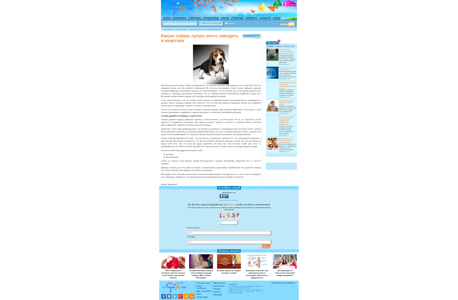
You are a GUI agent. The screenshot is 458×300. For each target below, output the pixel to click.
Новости (276, 18)
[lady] (178, 288)
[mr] (186, 295)
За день (270, 46)
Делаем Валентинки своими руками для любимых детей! (285, 140)
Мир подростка (194, 18)
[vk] (169, 295)
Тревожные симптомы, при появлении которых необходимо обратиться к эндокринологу (256, 274)
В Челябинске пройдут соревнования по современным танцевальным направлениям (286, 120)
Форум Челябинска (210, 18)
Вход (288, 3)
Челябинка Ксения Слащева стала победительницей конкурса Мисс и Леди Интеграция (201, 274)
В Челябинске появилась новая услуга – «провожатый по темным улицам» (287, 85)
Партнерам (218, 294)
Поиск (229, 23)
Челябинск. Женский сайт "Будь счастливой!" (178, 9)
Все (292, 46)
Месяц (286, 46)
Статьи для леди (179, 18)
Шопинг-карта (265, 18)
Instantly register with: (229, 192)
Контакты (217, 292)
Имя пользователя (193, 228)
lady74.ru (240, 288)
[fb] (164, 295)
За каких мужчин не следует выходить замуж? (229, 271)
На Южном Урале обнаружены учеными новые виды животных (286, 51)
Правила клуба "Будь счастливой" (288, 24)
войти (231, 204)
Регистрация (291, 5)
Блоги (199, 294)
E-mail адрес (191, 237)
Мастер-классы (237, 18)
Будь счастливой (181, 29)
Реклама (217, 289)
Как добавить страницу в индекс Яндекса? (287, 68)
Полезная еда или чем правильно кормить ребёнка (286, 102)
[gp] (180, 295)
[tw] (175, 295)
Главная (167, 18)
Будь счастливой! (203, 291)
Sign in (266, 245)
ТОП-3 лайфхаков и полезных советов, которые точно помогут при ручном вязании (173, 274)
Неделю (279, 46)
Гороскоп (224, 18)
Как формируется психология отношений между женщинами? (285, 272)
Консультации (251, 18)
